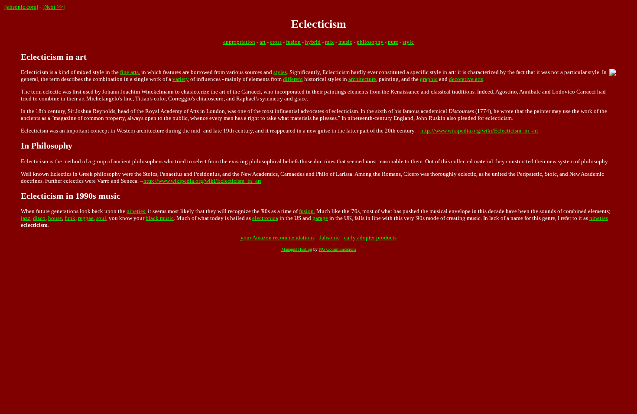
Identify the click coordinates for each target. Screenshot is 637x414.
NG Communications (337, 249)
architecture (362, 79)
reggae (86, 218)
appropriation (239, 42)
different (293, 79)
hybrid (313, 42)
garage (320, 218)
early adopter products (370, 237)
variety (180, 79)
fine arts (129, 72)
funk (70, 218)
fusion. (307, 211)
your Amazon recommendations (277, 237)
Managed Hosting (296, 249)
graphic (429, 79)
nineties (136, 211)
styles (280, 72)
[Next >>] (53, 6)
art (263, 42)
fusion (293, 42)
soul (101, 218)
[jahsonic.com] (20, 6)
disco (39, 218)
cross (276, 42)
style (408, 42)
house (55, 218)
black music (160, 218)
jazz (25, 218)
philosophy (370, 42)
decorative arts (466, 79)
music (345, 42)
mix (329, 42)
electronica (265, 218)
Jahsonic (329, 237)
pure (393, 42)
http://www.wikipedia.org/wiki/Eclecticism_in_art (479, 130)
